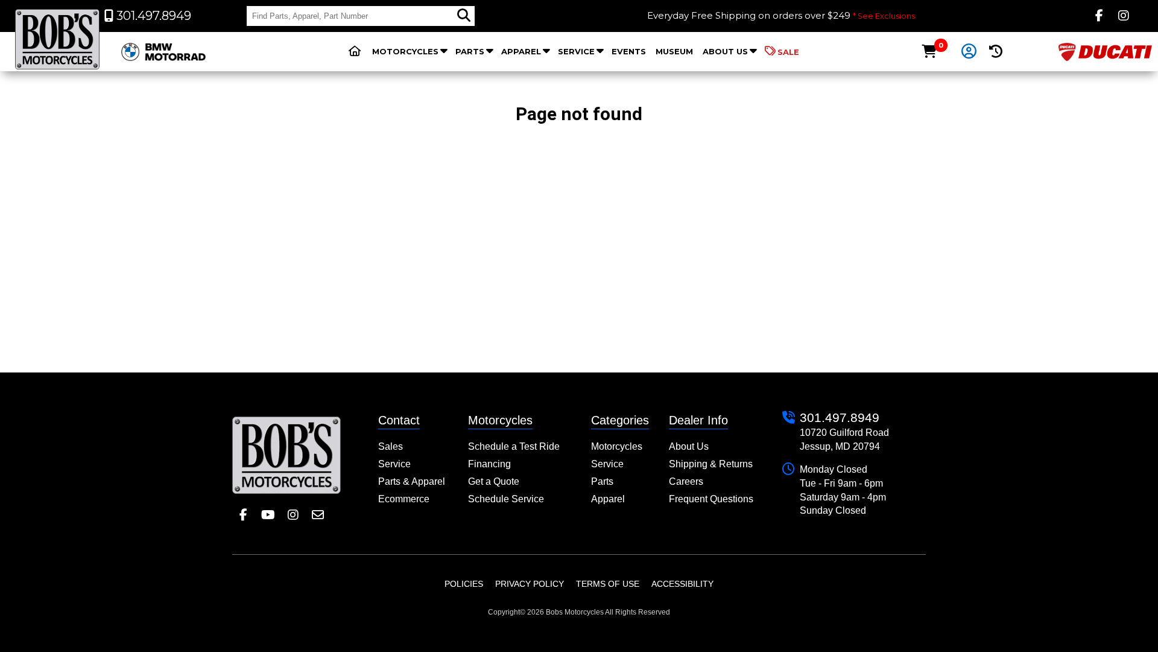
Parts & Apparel (411, 481)
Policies (464, 584)
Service (576, 51)
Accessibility (682, 584)
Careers (686, 481)
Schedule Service (506, 499)
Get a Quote (493, 481)
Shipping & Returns (711, 464)
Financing (489, 464)
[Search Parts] (464, 15)
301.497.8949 (839, 417)
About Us (725, 51)
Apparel (521, 51)
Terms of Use (607, 584)
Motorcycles (405, 51)
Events (629, 51)
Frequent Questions (711, 499)
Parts (469, 51)
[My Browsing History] (995, 52)
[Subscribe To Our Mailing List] (317, 515)
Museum (674, 51)
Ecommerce (403, 499)
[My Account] (968, 51)
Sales (390, 446)
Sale (788, 52)
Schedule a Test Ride (514, 446)
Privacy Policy (529, 584)
